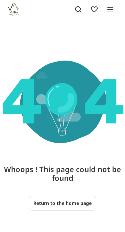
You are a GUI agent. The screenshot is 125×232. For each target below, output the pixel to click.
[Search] (78, 9)
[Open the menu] (110, 9)
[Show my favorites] (94, 9)
